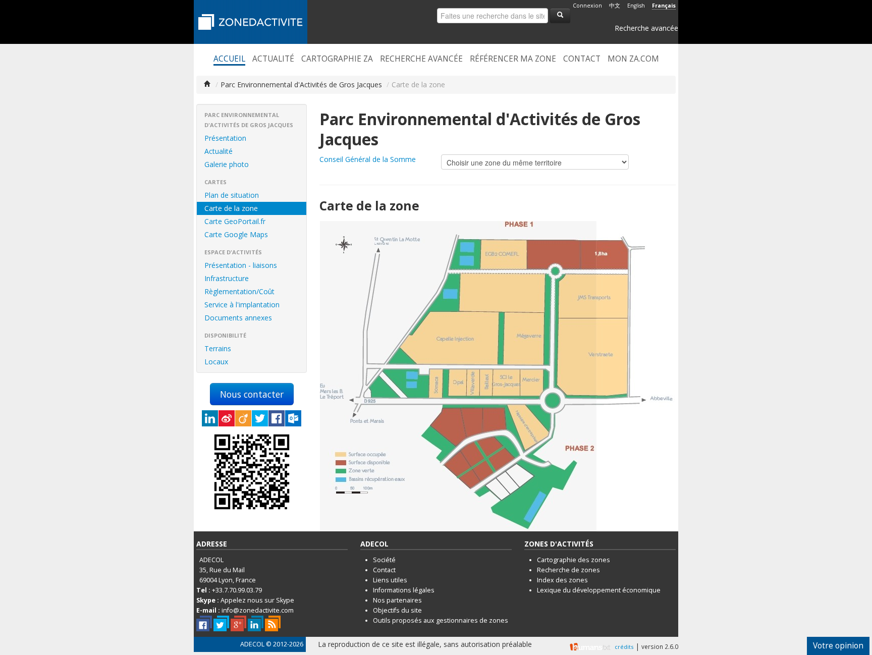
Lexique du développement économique (599, 590)
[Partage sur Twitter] (260, 418)
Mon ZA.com (633, 59)
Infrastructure (226, 278)
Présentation (225, 138)
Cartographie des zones (573, 560)
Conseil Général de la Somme (367, 159)
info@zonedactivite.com (258, 610)
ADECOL (252, 644)
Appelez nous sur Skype (257, 600)
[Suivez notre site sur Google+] (238, 623)
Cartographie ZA (337, 59)
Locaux (216, 361)
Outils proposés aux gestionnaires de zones (440, 620)
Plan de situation (231, 195)
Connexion (587, 5)
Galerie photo (226, 164)
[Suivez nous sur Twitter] (221, 623)
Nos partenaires (397, 600)
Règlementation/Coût (239, 291)
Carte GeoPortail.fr (234, 221)
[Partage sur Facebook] (276, 418)
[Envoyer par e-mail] (293, 418)
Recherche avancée (646, 28)
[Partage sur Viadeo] (243, 418)
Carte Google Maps (236, 234)
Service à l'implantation (242, 304)
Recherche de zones (568, 570)
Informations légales (403, 590)
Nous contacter (252, 394)
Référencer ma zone (513, 59)
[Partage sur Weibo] (227, 418)
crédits (624, 646)
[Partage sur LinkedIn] (210, 418)
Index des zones (562, 580)
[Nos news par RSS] (273, 623)
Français (664, 5)
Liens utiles (390, 580)
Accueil (229, 59)
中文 (614, 5)
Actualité (273, 59)
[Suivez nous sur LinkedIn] (255, 623)
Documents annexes (238, 317)
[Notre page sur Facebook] (204, 623)
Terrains (217, 348)
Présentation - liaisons (240, 265)
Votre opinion (838, 645)
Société (384, 560)
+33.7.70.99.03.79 (237, 590)
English (636, 5)
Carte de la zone (231, 208)
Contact (582, 59)
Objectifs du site (397, 610)
